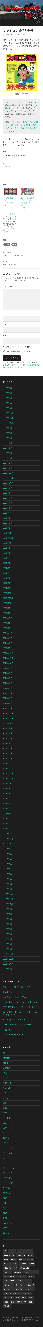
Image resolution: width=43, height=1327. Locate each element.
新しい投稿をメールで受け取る (18, 351)
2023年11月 (8, 478)
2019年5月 (7, 748)
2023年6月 (7, 503)
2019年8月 (7, 733)
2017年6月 (7, 864)
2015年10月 (8, 964)
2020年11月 (8, 658)
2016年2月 (7, 944)
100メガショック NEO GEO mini (17, 1020)
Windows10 (24, 1268)
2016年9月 (7, 909)
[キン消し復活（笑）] (10, 192)
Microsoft (7, 1083)
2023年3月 (7, 518)
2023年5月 (7, 508)
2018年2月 (7, 823)
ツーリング (8, 1153)
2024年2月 (7, 463)
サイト (5, 336)
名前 (4, 313)
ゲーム (7, 244)
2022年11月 (8, 538)
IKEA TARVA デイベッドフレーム (17, 1025)
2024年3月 (7, 458)
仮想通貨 (7, 1193)
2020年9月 (7, 668)
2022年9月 (7, 548)
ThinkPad (7, 1268)
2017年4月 (7, 874)
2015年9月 (7, 969)
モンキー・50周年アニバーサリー (17, 987)
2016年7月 (7, 919)
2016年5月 (7, 929)
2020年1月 (7, 708)
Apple (5, 1063)
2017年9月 (7, 849)
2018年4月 (7, 814)
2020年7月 (7, 678)
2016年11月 (8, 899)
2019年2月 (7, 763)
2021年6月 (7, 623)
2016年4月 (7, 934)
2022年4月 (7, 573)
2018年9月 (7, 788)
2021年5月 (7, 628)
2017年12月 (8, 834)
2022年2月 (7, 583)
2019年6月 (7, 743)
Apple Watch (9, 1255)
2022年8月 (7, 553)
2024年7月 (7, 438)
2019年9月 (7, 728)
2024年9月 (7, 428)
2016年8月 (7, 914)
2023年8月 (7, 493)
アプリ (6, 1113)
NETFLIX (7, 1088)
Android (21, 1251)
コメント (7, 287)
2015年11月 (8, 959)
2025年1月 (7, 408)
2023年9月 (7, 488)
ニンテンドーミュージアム (14, 997)
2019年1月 (7, 768)
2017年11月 (8, 839)
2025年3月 (7, 398)
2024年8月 (7, 433)
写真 (5, 1198)
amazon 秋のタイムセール (13, 254)
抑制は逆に (8, 1030)
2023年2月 (7, 523)
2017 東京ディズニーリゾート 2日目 (18, 1007)
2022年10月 (8, 543)
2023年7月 (7, 498)
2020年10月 (8, 663)
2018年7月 (7, 798)
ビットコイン (8, 1168)
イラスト (7, 1118)
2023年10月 (8, 483)
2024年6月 (7, 443)
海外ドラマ (8, 1223)
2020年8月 (7, 673)
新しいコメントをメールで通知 (18, 347)
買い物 (6, 1233)
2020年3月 (7, 698)
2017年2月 (7, 884)
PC (4, 1093)
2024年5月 (7, 448)
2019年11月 (8, 718)
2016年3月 (7, 939)
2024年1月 (7, 468)
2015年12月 (8, 954)
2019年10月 (8, 723)
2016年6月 (7, 924)
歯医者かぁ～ (8, 992)
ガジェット (8, 1128)
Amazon (6, 1058)
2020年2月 (7, 703)
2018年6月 (7, 803)
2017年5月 (7, 869)
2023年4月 (7, 513)
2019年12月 (8, 713)
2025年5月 (7, 388)
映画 (5, 1218)
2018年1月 (7, 829)
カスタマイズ (8, 1123)
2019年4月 (7, 753)
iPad (5, 1073)
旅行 (5, 1208)
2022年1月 (7, 588)
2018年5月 (7, 809)
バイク (6, 1163)
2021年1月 (7, 648)
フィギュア (8, 1173)
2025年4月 (7, 393)
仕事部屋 (7, 1188)
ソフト (6, 1143)
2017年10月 (8, 844)
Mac (5, 1078)
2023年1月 (7, 528)
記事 (5, 1228)
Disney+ (6, 1068)
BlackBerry (21, 1255)
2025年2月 (7, 403)
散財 (5, 1203)
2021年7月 (7, 618)
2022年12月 (8, 533)
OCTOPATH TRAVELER (13, 1035)
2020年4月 (7, 693)
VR (16, 1268)
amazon (24, 94)
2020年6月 (7, 683)
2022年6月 (7, 563)
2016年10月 (8, 904)
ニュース (7, 1158)
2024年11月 (8, 418)
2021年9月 (7, 608)
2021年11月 (8, 598)
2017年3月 (7, 879)
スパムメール (9, 1281)
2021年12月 (8, 593)
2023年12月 (8, 473)
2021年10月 (8, 603)
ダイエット (8, 1148)
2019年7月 (7, 738)
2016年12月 (8, 894)
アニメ (6, 1108)
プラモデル (8, 1178)
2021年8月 (7, 613)
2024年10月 (8, 423)
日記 (8, 240)
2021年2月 (7, 643)
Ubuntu (6, 1098)
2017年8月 (7, 854)
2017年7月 (7, 859)
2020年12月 (8, 653)
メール (5, 325)
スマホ (6, 1138)
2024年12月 (8, 413)
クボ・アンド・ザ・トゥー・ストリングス (21, 1002)
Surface (23, 1264)
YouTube (7, 1103)
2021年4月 (7, 633)
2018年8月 (7, 794)
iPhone (13, 1259)
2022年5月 (7, 568)
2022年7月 (7, 558)
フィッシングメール (11, 1293)
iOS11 (30, 1255)
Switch (31, 1264)
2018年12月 (8, 773)
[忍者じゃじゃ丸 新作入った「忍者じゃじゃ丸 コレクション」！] (27, 192)
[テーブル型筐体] (11, 222)
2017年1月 (7, 889)
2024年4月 (7, 453)
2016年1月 (7, 949)
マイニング (8, 1183)
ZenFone (17, 1272)
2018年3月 (7, 818)
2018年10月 (8, 783)
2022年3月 (7, 578)
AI (4, 1053)
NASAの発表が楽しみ (11, 263)
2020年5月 (7, 688)
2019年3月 (7, 758)
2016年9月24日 (8, 34)
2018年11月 (8, 778)
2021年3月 (7, 638)
